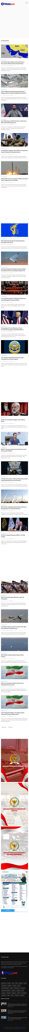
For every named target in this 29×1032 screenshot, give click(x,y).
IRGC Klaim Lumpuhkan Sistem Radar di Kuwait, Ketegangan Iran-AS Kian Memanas (14, 507)
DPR (16, 983)
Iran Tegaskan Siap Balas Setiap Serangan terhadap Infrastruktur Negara (12, 358)
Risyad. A (11, 182)
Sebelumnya (4, 727)
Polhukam (3, 995)
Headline (9, 985)
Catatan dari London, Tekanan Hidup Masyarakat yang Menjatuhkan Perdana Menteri (14, 479)
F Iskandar (11, 65)
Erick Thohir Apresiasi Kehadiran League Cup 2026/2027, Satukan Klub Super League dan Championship (17, 1005)
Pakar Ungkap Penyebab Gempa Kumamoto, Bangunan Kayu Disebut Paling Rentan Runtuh (13, 92)
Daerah (9, 983)
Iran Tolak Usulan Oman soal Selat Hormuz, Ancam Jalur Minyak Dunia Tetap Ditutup (13, 62)
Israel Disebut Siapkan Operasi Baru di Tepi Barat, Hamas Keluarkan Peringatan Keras (14, 151)
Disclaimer (12, 1028)
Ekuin (25, 983)
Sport (12, 995)
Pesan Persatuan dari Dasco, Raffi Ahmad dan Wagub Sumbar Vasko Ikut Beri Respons (17, 1011)
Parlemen (14, 993)
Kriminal (13, 990)
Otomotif (8, 993)
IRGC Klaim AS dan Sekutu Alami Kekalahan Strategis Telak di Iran (13, 241)
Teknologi (17, 995)
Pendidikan (24, 993)
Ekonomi (20, 983)
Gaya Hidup (4, 985)
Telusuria (22, 995)
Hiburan (14, 985)
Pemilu (19, 993)
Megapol (18, 990)
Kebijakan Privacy (19, 1027)
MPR (22, 990)
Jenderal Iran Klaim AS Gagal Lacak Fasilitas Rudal (13, 420)
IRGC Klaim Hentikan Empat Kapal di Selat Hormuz (12, 655)
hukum (19, 985)
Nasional (3, 993)
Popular (7, 910)
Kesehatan (23, 988)
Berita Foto (4, 983)
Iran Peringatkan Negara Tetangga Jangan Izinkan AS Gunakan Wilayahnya (12, 713)
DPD (13, 983)
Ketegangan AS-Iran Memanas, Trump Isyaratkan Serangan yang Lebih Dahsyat (12, 328)
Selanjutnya (10, 727)
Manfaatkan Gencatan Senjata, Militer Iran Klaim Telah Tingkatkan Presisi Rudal (14, 179)
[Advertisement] (14, 22)
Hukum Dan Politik (5, 988)
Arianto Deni (12, 482)
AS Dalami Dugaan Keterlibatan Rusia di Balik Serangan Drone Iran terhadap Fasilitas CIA (13, 269)
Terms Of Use (22, 1028)
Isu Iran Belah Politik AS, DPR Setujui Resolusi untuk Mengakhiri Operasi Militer (13, 299)
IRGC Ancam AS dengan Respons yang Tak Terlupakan (12, 598)
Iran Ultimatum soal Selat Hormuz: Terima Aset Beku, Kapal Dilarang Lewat (14, 121)
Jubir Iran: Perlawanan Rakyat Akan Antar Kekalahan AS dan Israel (12, 684)
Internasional (4, 60)
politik (8, 995)
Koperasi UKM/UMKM (6, 990)
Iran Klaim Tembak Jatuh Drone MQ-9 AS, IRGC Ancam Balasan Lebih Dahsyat (14, 627)
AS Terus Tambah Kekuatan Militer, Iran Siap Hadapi (13, 535)
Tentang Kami (16, 1028)
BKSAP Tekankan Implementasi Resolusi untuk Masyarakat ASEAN (13, 450)
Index (11, 988)
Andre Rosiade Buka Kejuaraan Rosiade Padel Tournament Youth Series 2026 (17, 1018)
